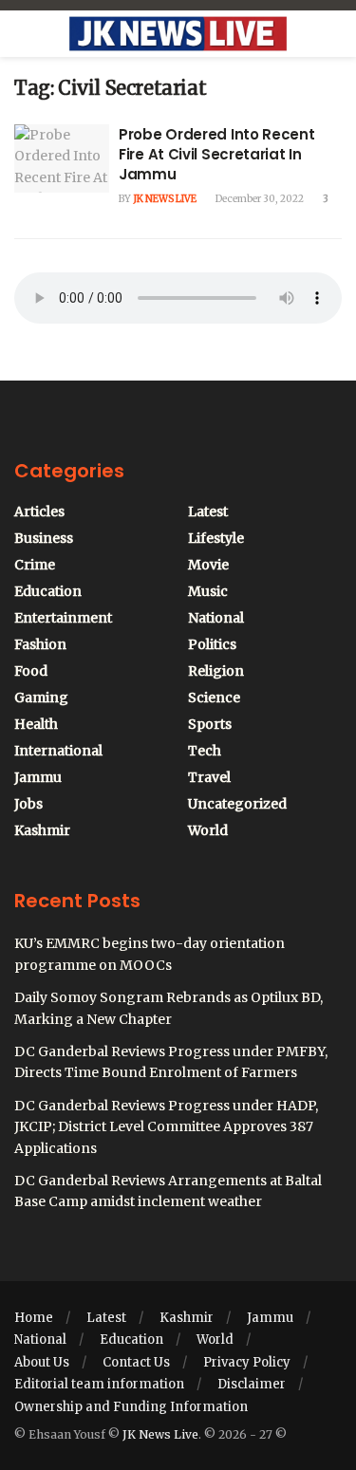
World (208, 830)
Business (43, 538)
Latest (208, 511)
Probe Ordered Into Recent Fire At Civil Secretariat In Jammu (217, 154)
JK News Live (165, 199)
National (216, 617)
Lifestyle (216, 538)
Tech (204, 750)
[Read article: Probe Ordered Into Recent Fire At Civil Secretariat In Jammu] (61, 158)
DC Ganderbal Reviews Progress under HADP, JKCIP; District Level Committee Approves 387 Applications (166, 1127)
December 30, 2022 (259, 199)
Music (208, 591)
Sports (210, 724)
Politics (212, 644)
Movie (208, 564)
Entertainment (63, 617)
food (30, 670)
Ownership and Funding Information (131, 1407)
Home (33, 1318)
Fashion (40, 644)
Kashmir (42, 830)
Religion (216, 670)
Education (48, 591)
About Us (41, 1362)
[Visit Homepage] (177, 34)
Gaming (41, 697)
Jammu (38, 777)
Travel (209, 777)
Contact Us (136, 1362)
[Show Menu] (22, 34)
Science (214, 697)
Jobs (28, 803)
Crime (34, 564)
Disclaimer (251, 1384)
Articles (39, 511)
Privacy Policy (246, 1362)
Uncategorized (237, 803)
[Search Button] (334, 34)
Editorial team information (99, 1384)
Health (36, 724)
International (58, 750)
